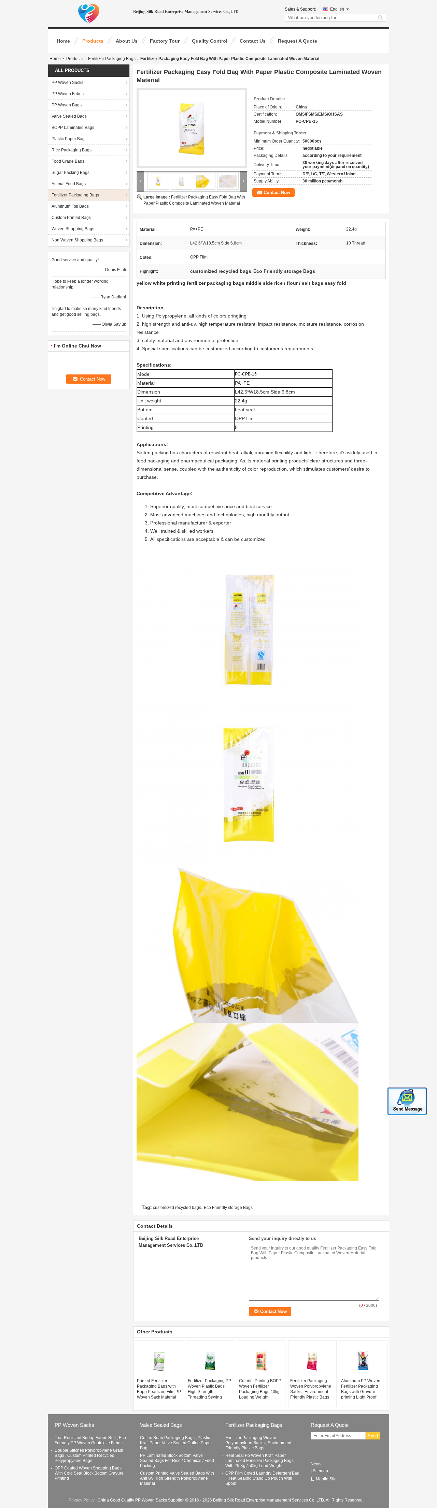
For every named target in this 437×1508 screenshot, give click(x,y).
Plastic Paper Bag (68, 138)
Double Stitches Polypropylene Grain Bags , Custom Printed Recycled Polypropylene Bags (89, 1455)
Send (373, 1435)
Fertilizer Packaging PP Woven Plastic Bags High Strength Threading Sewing (209, 1389)
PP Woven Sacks (67, 82)
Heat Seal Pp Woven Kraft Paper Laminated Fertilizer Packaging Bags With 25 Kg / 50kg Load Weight (259, 1460)
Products (92, 41)
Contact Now (277, 192)
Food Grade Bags (68, 161)
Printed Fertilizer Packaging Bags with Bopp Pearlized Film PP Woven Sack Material (159, 1389)
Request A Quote (297, 41)
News (316, 1464)
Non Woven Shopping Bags (77, 240)
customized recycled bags (177, 1207)
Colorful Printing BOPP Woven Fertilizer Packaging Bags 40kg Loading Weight (260, 1389)
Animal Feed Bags (69, 183)
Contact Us (253, 41)
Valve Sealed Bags (69, 116)
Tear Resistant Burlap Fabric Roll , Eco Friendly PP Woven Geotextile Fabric (90, 1440)
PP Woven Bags (67, 105)
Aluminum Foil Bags (70, 206)
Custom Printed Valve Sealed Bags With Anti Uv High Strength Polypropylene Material (177, 1478)
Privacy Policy (82, 1500)
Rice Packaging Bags (71, 150)
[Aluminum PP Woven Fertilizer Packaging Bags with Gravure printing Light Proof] (363, 1361)
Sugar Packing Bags (70, 172)
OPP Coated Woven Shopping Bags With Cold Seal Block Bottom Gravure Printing (89, 1473)
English (337, 9)
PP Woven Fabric (68, 93)
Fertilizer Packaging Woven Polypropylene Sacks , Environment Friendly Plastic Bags (310, 1389)
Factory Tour (165, 41)
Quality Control (209, 41)
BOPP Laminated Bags (73, 127)
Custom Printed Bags (71, 217)
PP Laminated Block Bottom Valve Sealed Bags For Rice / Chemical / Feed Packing (177, 1460)
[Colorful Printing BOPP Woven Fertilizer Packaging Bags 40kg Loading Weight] (261, 1361)
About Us (127, 41)
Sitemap (320, 1470)
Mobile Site (326, 1479)
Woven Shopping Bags (73, 228)
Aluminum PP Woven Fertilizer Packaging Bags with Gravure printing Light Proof (360, 1389)
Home (63, 41)
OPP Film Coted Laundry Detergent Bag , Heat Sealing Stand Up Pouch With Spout (262, 1478)
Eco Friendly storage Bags (228, 1207)
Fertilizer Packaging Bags (112, 58)
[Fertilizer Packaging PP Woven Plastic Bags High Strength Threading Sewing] (210, 1361)
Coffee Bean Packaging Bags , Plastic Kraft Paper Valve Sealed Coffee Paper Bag (176, 1442)
